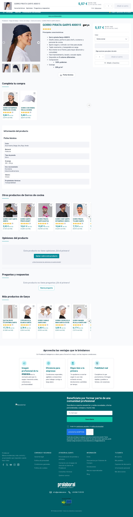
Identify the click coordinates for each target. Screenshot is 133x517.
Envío (88, 457)
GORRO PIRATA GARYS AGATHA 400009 (43, 220)
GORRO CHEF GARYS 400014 (10, 220)
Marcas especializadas (94, 470)
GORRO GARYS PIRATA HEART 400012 (25, 220)
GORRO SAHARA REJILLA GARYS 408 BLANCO (79, 322)
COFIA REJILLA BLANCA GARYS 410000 (25, 322)
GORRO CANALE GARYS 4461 (43, 321)
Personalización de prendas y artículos (69, 458)
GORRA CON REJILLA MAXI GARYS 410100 (62, 321)
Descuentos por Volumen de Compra (96, 462)
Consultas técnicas (65, 472)
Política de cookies (40, 468)
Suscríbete (89, 419)
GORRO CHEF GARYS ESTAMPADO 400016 (62, 220)
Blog (88, 474)
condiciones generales (82, 426)
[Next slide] (38, 42)
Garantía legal (39, 457)
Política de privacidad (41, 460)
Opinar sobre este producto (46, 256)
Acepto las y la (86, 426)
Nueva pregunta (46, 288)
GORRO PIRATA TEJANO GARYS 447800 (78, 220)
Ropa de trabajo (13, 21)
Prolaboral (5, 21)
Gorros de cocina (36, 21)
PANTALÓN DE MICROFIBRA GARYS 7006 (10, 322)
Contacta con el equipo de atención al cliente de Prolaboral (68, 465)
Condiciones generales (42, 464)
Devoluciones (91, 467)
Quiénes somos (64, 475)
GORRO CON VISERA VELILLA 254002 (28, 109)
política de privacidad (97, 426)
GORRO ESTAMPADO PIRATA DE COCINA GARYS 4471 (10, 109)
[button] (6, 68)
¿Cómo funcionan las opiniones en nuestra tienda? (46, 262)
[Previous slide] (3, 42)
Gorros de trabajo (25, 21)
